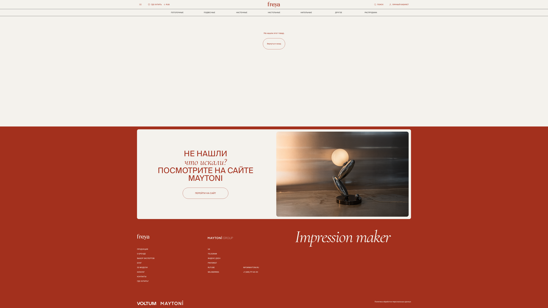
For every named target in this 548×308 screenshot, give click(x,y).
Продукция (142, 249)
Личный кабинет (400, 4)
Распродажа (371, 12)
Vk (209, 249)
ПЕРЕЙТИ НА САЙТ (205, 193)
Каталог (141, 272)
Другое (338, 12)
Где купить (156, 4)
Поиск (380, 4)
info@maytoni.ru (251, 267)
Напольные (306, 12)
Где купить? (143, 281)
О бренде (141, 254)
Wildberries (213, 272)
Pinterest (212, 263)
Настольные (274, 12)
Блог (139, 263)
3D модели (142, 267)
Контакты (141, 276)
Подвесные (209, 12)
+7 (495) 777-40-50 (250, 272)
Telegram (212, 254)
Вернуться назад (274, 44)
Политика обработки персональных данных (393, 302)
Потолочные (177, 12)
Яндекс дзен (214, 258)
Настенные (241, 12)
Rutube (211, 267)
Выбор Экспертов (145, 258)
